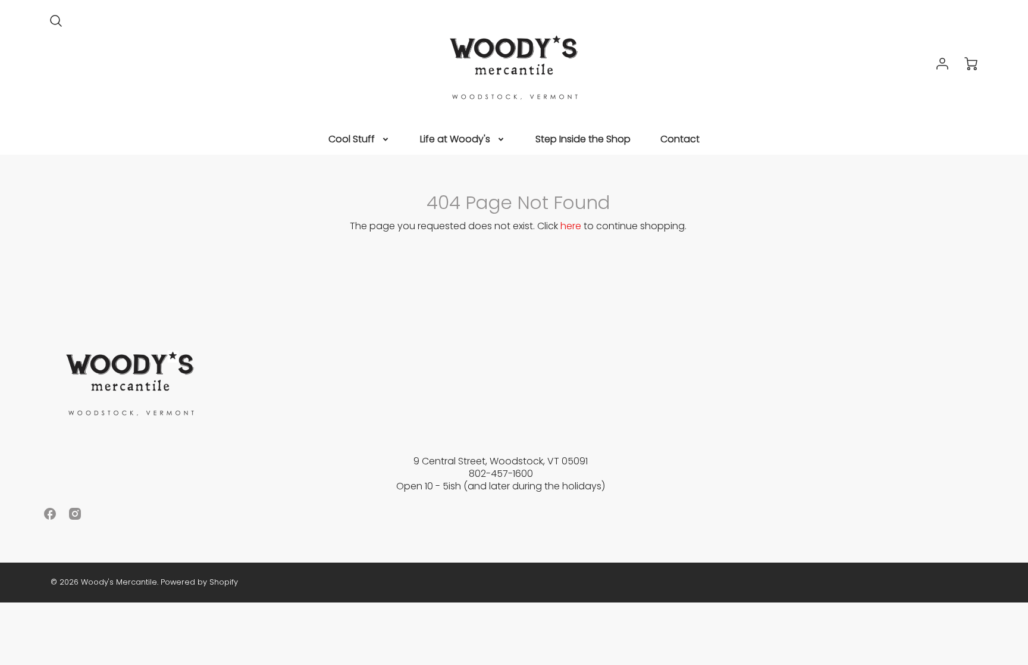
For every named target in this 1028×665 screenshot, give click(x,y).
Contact (680, 139)
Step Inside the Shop (583, 139)
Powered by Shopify (199, 582)
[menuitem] (359, 139)
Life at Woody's (455, 139)
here (570, 226)
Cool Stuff (351, 139)
